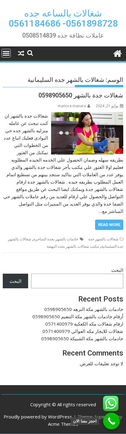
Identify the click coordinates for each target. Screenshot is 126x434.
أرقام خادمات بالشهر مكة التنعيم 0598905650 (77, 316)
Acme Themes (63, 424)
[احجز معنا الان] (111, 421)
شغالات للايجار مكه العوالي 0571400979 (83, 331)
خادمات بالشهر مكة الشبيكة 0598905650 (82, 338)
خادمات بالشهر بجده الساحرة (56, 239)
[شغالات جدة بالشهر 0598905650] (87, 116)
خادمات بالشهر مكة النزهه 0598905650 (83, 309)
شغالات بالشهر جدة (103, 239)
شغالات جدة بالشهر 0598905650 (81, 95)
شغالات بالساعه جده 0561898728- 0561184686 (63, 18)
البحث (117, 270)
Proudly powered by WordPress (38, 417)
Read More (109, 224)
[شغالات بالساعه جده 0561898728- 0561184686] (117, 52)
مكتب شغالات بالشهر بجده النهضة (73, 246)
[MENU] (6, 53)
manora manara (72, 105)
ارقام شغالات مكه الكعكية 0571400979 (84, 324)
